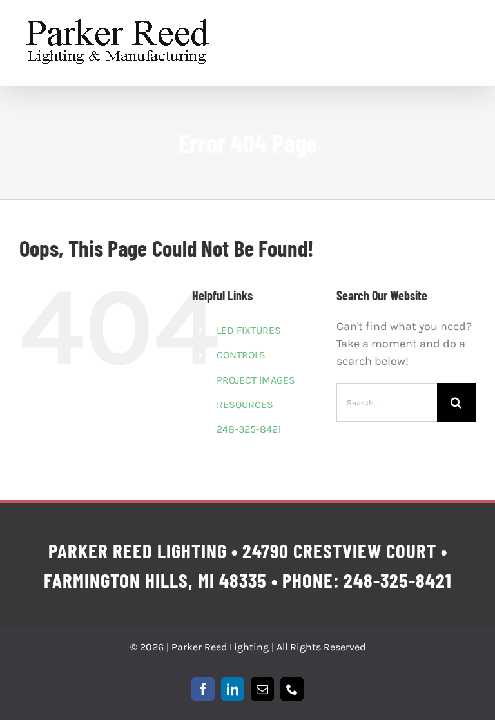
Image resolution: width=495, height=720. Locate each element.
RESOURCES (245, 404)
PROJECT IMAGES (256, 380)
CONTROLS (241, 355)
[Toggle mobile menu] (469, 27)
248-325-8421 (249, 429)
